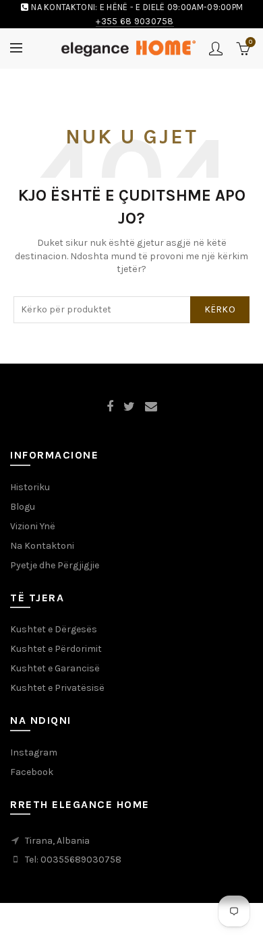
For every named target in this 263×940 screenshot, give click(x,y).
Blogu (22, 506)
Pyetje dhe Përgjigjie (54, 565)
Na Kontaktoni (42, 545)
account (216, 48)
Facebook (31, 772)
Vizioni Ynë (32, 526)
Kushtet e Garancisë (55, 668)
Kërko (220, 309)
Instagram (33, 752)
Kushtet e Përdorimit (56, 648)
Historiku (30, 487)
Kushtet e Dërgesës (53, 629)
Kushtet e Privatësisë (57, 688)
